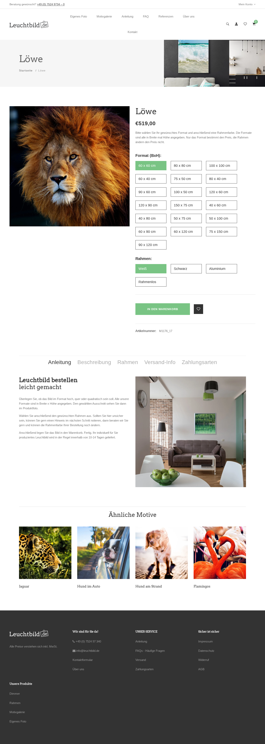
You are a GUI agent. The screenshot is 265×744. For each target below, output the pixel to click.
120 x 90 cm (148, 205)
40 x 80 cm (147, 218)
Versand (140, 659)
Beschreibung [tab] (94, 362)
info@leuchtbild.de (87, 650)
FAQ (146, 16)
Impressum (205, 641)
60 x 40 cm (147, 179)
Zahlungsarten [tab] (199, 362)
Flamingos (85, 586)
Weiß (143, 269)
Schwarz (180, 269)
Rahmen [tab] (127, 362)
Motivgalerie (104, 16)
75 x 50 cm (182, 179)
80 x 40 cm (217, 179)
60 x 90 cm (147, 232)
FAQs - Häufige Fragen (150, 650)
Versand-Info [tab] (160, 362)
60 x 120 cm (183, 232)
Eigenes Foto (78, 16)
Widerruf (203, 659)
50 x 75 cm (182, 218)
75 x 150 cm (218, 232)
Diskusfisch (145, 586)
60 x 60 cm (147, 166)
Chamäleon (203, 586)
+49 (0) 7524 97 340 (88, 641)
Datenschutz (206, 650)
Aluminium (217, 269)
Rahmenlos (147, 282)
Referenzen (165, 16)
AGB (201, 669)
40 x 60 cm (217, 205)
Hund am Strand (32, 586)
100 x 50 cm (183, 192)
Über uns (189, 16)
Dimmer (15, 693)
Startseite (26, 70)
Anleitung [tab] (59, 362)
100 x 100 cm (219, 166)
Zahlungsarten (144, 669)
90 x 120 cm (148, 245)
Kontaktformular (83, 659)
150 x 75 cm (183, 205)
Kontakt (132, 32)
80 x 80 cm (182, 166)
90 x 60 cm (147, 192)
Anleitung (127, 16)
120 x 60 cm (218, 192)
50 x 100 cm (218, 218)
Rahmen (15, 703)
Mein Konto (246, 4)
